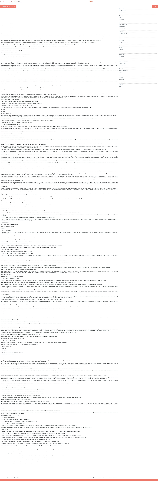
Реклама (120, 72)
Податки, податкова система (123, 61)
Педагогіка (121, 59)
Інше (120, 38)
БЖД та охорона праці (122, 10)
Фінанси (120, 86)
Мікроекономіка (122, 54)
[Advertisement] (59, 16)
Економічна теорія (122, 29)
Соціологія (121, 75)
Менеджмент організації (123, 51)
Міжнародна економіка (123, 52)
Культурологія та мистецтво (123, 42)
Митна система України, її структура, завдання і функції (10, 477)
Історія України (121, 40)
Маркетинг (121, 47)
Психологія (121, 68)
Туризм (120, 81)
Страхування (121, 77)
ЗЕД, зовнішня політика (123, 33)
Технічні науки (121, 79)
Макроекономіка (122, 45)
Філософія (121, 84)
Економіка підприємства (123, 24)
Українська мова (122, 82)
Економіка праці (122, 26)
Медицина (121, 49)
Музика (120, 58)
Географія (120, 17)
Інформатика (121, 36)
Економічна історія (122, 28)
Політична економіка (122, 65)
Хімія (120, 88)
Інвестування (121, 35)
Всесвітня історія (122, 15)
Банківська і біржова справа (123, 8)
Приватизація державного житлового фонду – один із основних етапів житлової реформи (102, 477)
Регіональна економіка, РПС (123, 70)
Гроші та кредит (121, 19)
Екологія (120, 22)
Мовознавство (121, 56)
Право (120, 66)
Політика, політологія (122, 63)
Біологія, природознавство (123, 12)
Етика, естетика (121, 31)
